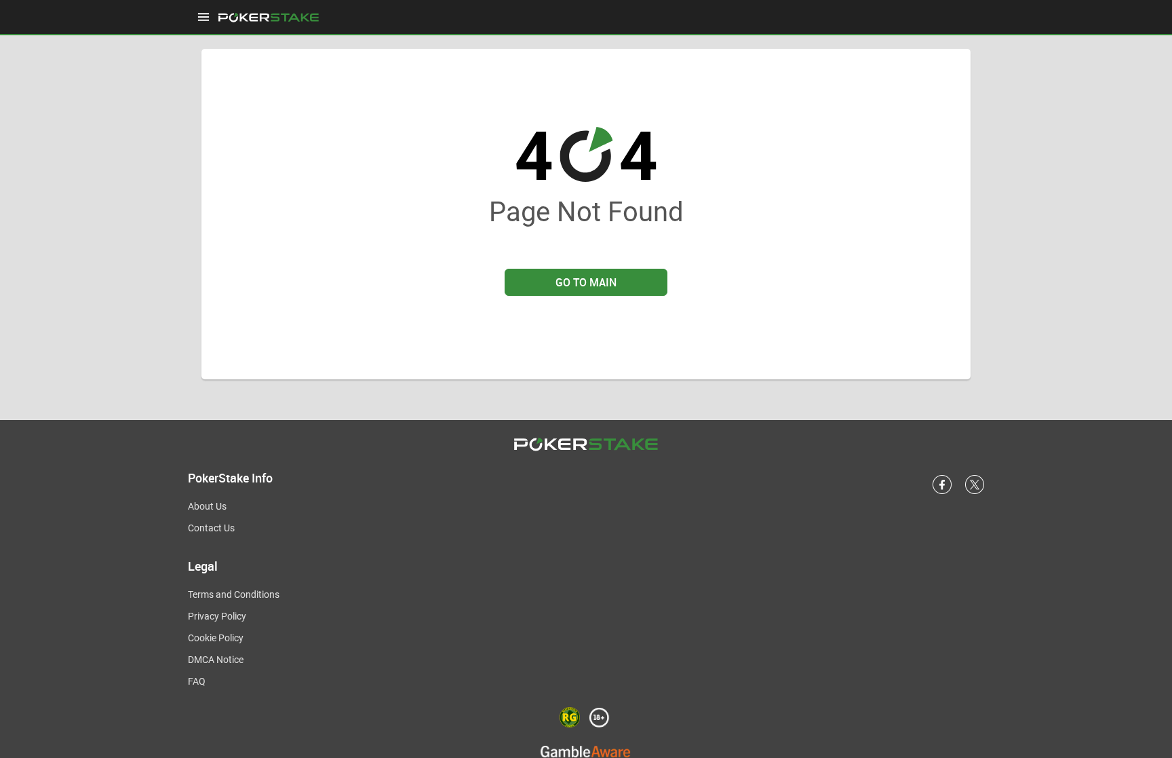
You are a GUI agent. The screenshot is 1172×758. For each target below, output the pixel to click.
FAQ (197, 681)
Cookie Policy (215, 637)
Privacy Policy (217, 616)
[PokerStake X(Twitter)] (974, 491)
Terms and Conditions (233, 594)
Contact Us (211, 528)
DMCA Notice (215, 659)
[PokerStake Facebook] (942, 491)
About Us (207, 506)
